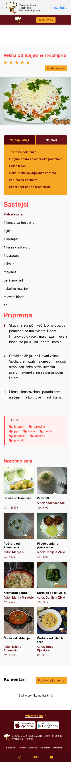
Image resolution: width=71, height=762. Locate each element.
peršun (49, 431)
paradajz (19, 435)
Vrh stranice (34, 715)
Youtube (33, 747)
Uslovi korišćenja (53, 735)
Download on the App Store (25, 725)
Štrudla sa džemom (23, 180)
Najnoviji (52, 140)
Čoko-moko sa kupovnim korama (32, 173)
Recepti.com (7, 737)
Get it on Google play (48, 725)
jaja (16, 431)
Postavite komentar (52, 680)
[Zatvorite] (3, 8)
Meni (36, 757)
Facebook (11, 747)
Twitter (22, 747)
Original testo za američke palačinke (35, 159)
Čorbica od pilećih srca (52, 632)
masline (40, 435)
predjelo (19, 440)
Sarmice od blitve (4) (52, 583)
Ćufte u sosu (18, 166)
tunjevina (39, 426)
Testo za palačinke (22, 152)
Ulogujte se (46, 20)
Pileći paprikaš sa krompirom (30, 187)
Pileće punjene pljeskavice (52, 536)
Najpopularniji (19, 140)
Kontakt (29, 738)
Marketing (17, 738)
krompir (19, 426)
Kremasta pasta (19, 583)
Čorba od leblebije (19, 632)
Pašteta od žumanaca (19, 536)
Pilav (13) (52, 488)
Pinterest (57, 747)
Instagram (45, 747)
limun (31, 431)
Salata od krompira (19, 488)
